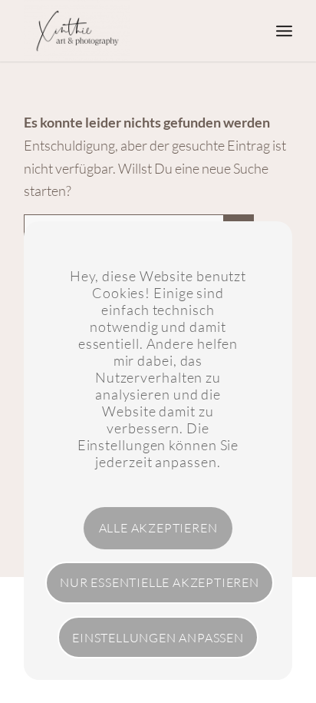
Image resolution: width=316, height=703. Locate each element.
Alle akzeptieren (158, 528)
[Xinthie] (131, 30)
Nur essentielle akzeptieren (159, 582)
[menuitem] (284, 30)
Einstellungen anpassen (158, 637)
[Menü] (284, 30)
